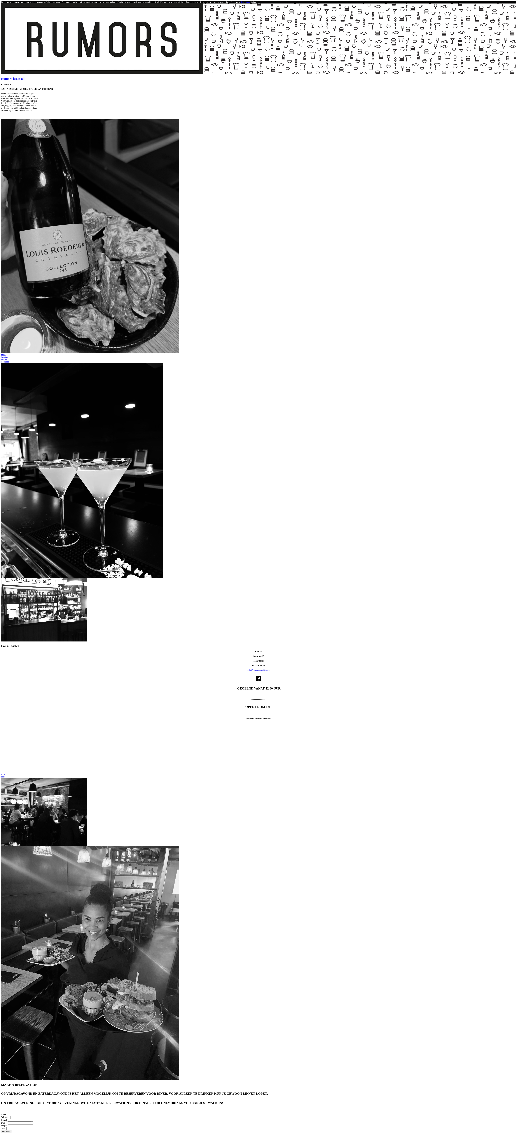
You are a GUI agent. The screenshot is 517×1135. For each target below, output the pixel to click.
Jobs (3, 774)
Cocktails (5, 362)
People (4, 1126)
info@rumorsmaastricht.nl (258, 670)
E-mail (4, 1120)
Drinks (4, 359)
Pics (3, 777)
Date (3, 1123)
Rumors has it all (13, 78)
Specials (4, 357)
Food (3, 354)
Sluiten (253, 2)
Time (3, 1128)
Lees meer (245, 2)
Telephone (5, 1117)
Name (4, 1114)
